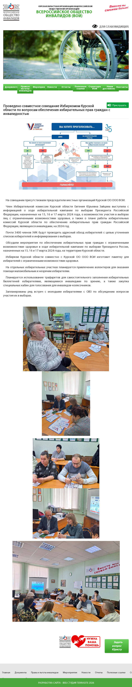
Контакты (122, 87)
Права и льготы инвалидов (25, 88)
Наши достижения (110, 87)
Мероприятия (41, 87)
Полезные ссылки (80, 87)
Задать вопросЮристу (117, 646)
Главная (6, 672)
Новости (52, 87)
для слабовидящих (114, 26)
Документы (12, 87)
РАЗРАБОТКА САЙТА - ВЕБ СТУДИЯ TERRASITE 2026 (66, 683)
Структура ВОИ (95, 87)
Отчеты (66, 87)
